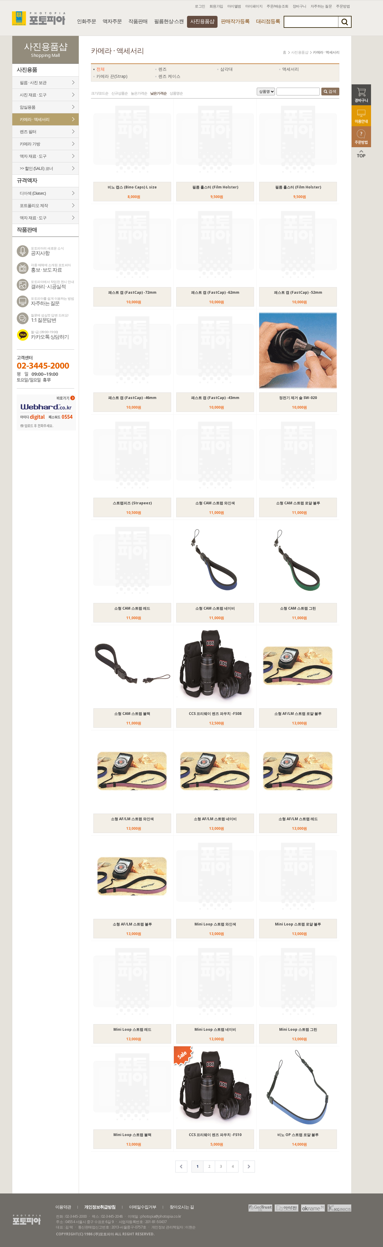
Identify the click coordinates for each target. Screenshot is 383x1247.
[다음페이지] (249, 1167)
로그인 (200, 6)
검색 (332, 91)
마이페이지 (254, 6)
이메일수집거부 (142, 1207)
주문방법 (343, 6)
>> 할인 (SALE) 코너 (36, 168)
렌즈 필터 (28, 131)
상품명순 (176, 93)
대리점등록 (268, 21)
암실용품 (27, 107)
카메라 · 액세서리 (34, 119)
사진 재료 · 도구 (33, 95)
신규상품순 (119, 93)
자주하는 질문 (321, 6)
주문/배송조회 (277, 6)
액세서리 (290, 69)
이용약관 (63, 1207)
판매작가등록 (235, 21)
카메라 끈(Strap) (111, 76)
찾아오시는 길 (182, 1207)
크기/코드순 (99, 93)
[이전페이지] (181, 1167)
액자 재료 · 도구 (33, 156)
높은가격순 (139, 93)
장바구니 (299, 6)
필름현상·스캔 (169, 21)
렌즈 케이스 (169, 76)
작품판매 (138, 21)
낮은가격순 (158, 93)
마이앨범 (234, 6)
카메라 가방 (30, 144)
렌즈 (162, 69)
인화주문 (86, 21)
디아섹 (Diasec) (33, 193)
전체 (100, 69)
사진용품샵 (202, 21)
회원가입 (216, 6)
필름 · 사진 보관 (33, 82)
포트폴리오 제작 (34, 205)
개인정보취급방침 (99, 1207)
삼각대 (226, 69)
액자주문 (112, 21)
